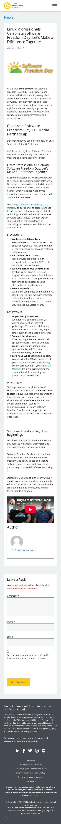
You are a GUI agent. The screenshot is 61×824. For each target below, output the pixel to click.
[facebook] (24, 750)
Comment (13, 595)
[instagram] (37, 750)
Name (11, 621)
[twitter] (30, 750)
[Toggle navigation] (54, 5)
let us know (33, 795)
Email (11, 636)
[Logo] (13, 5)
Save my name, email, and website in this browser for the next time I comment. (28, 657)
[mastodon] (43, 750)
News (8, 17)
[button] (5, 818)
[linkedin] (17, 750)
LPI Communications (23, 550)
